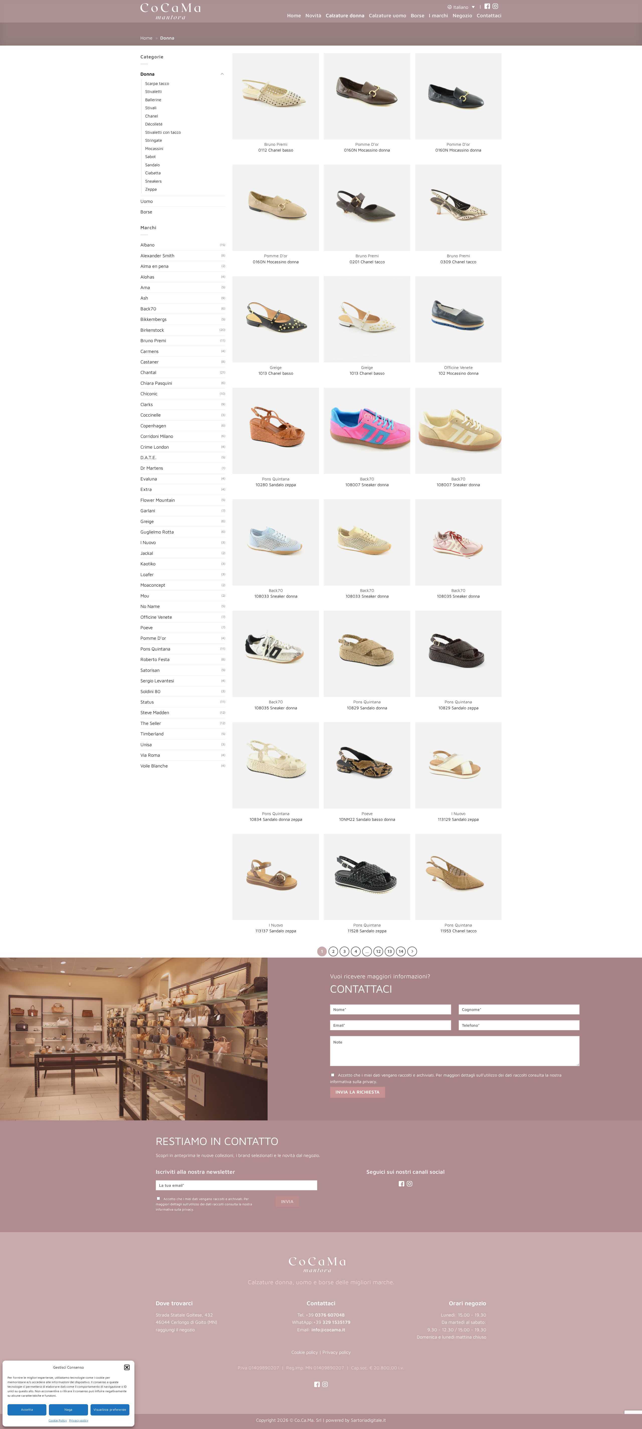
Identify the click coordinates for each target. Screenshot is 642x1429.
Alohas (147, 276)
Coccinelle (150, 415)
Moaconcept (152, 585)
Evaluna (148, 478)
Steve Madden (154, 712)
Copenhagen (153, 425)
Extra (146, 489)
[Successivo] (412, 951)
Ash (144, 298)
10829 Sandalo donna (367, 708)
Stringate (153, 140)
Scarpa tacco (157, 83)
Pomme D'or (153, 638)
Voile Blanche (154, 765)
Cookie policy (304, 1352)
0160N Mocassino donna (367, 150)
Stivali (150, 107)
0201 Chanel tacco (367, 261)
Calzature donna (345, 15)
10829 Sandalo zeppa (458, 708)
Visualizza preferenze (110, 1409)
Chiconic (148, 393)
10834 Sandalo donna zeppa (276, 819)
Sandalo (152, 164)
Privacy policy (78, 1420)
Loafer (147, 574)
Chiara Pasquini (156, 383)
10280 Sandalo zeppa (276, 484)
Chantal (148, 372)
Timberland (152, 733)
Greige (147, 521)
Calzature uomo (387, 15)
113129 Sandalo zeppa (458, 819)
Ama (145, 287)
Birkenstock (152, 329)
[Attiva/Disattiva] (222, 74)
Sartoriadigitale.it (368, 1420)
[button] (126, 1367)
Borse (417, 15)
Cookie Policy (58, 1420)
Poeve (146, 627)
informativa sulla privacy (353, 1081)
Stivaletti (153, 91)
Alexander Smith (157, 255)
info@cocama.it (328, 1329)
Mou (144, 595)
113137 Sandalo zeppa (275, 931)
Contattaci (489, 15)
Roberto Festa (155, 659)
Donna (147, 74)
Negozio (462, 15)
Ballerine (153, 99)
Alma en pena (154, 266)
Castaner (149, 361)
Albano (147, 244)
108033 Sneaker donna (275, 596)
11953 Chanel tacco (458, 931)
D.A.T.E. (148, 457)
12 (378, 951)
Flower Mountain (157, 499)
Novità (313, 15)
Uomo (146, 201)
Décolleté (154, 123)
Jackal (146, 553)
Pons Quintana (155, 649)
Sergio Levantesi (157, 680)
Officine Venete (156, 616)
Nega (68, 1409)
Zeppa (151, 189)
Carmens (149, 351)
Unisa (146, 744)
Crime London (154, 446)
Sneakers (153, 180)
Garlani (147, 510)
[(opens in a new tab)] (487, 7)
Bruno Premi (153, 340)
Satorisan (149, 670)
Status (147, 702)
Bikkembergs (153, 319)
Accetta (27, 1409)
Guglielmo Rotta (157, 532)
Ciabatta (153, 172)
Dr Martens (151, 468)
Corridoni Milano (156, 436)
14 (401, 951)
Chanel (151, 115)
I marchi (438, 15)
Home (294, 15)
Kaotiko (147, 563)
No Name (150, 606)
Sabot (150, 156)
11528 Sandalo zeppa (367, 931)
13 (389, 951)
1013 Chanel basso (275, 373)
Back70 (148, 308)
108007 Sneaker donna (367, 484)
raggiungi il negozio (175, 1329)
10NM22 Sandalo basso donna (367, 819)
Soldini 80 (150, 691)
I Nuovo (148, 542)
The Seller (150, 723)
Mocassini (154, 148)
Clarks (146, 404)
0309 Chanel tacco (458, 261)
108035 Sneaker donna (458, 596)
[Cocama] (170, 11)
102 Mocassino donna (458, 373)
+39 (331, 1322)
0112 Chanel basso (275, 150)
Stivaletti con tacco (163, 131)
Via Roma (150, 755)
